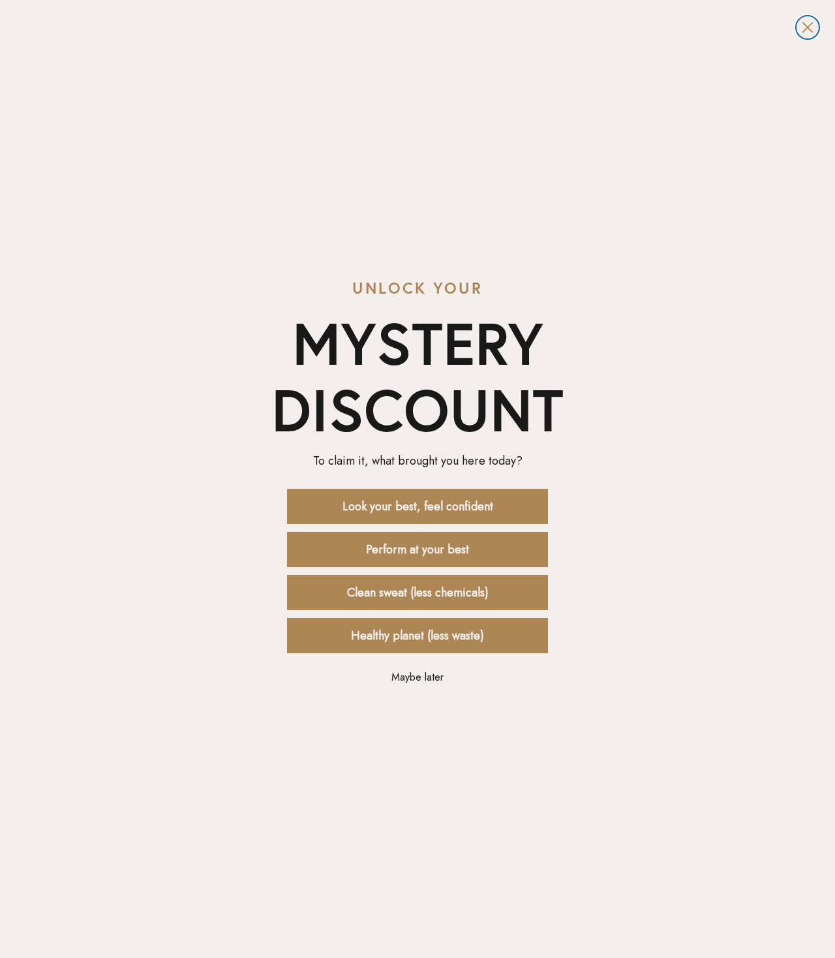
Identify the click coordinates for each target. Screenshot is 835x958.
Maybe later (417, 677)
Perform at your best (417, 549)
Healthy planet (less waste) (417, 635)
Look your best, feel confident (417, 506)
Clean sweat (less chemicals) (418, 592)
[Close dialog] (807, 27)
